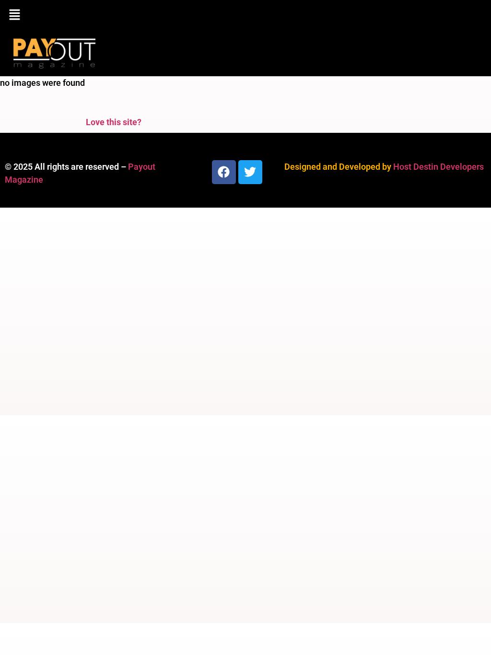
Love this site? (113, 122)
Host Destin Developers (438, 167)
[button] (245, 15)
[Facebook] (224, 172)
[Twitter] (250, 172)
